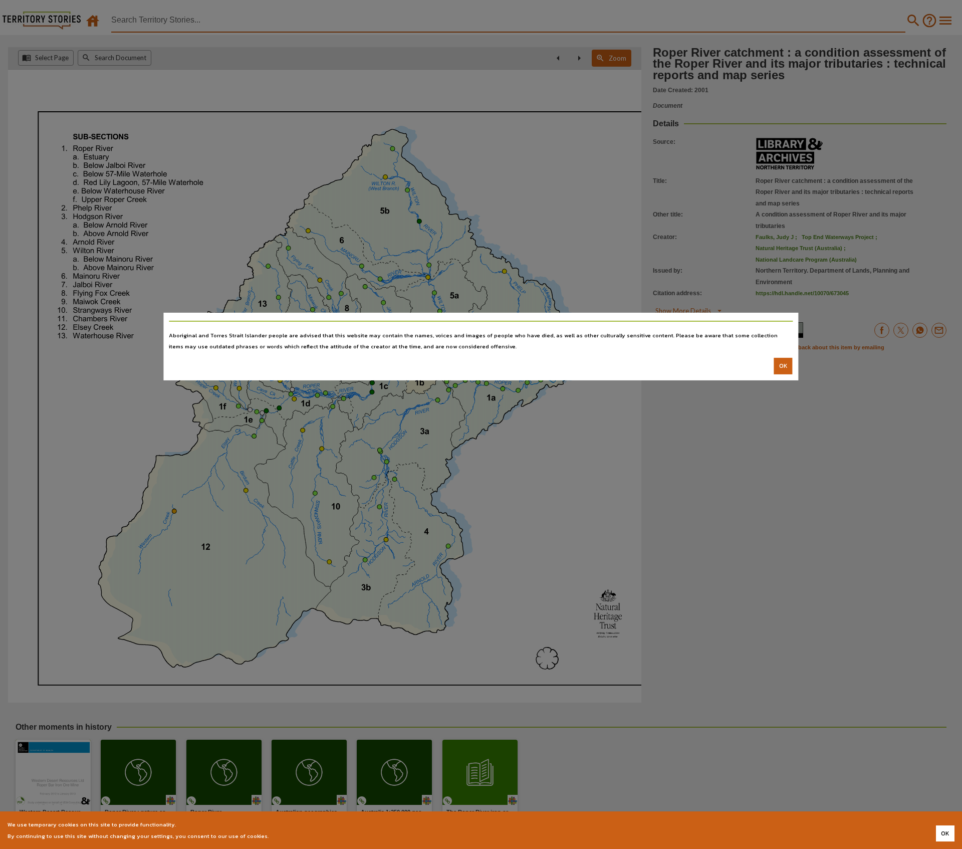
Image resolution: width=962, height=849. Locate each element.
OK (783, 365)
